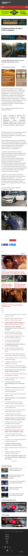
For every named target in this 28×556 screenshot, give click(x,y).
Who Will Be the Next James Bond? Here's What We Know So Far (20, 286)
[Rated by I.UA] (10, 551)
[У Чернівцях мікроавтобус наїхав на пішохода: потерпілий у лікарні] (4, 470)
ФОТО (7, 543)
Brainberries (3, 270)
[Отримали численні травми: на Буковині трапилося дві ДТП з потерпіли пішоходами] (4, 476)
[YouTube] (5, 547)
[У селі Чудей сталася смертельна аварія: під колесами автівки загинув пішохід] (4, 483)
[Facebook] (3, 547)
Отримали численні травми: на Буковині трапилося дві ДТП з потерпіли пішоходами (16, 476)
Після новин (5, 515)
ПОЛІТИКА (7, 534)
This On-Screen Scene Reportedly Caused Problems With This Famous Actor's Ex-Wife (13, 272)
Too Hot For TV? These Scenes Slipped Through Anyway (11, 305)
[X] (7, 547)
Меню (2, 7)
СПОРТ (7, 539)
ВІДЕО (7, 541)
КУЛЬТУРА (7, 538)
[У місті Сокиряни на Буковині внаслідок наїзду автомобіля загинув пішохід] (4, 495)
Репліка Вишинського (8, 500)
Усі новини (13, 461)
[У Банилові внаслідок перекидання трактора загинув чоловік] (4, 489)
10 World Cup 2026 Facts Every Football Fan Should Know (6, 286)
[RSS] (10, 547)
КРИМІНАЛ (7, 536)
